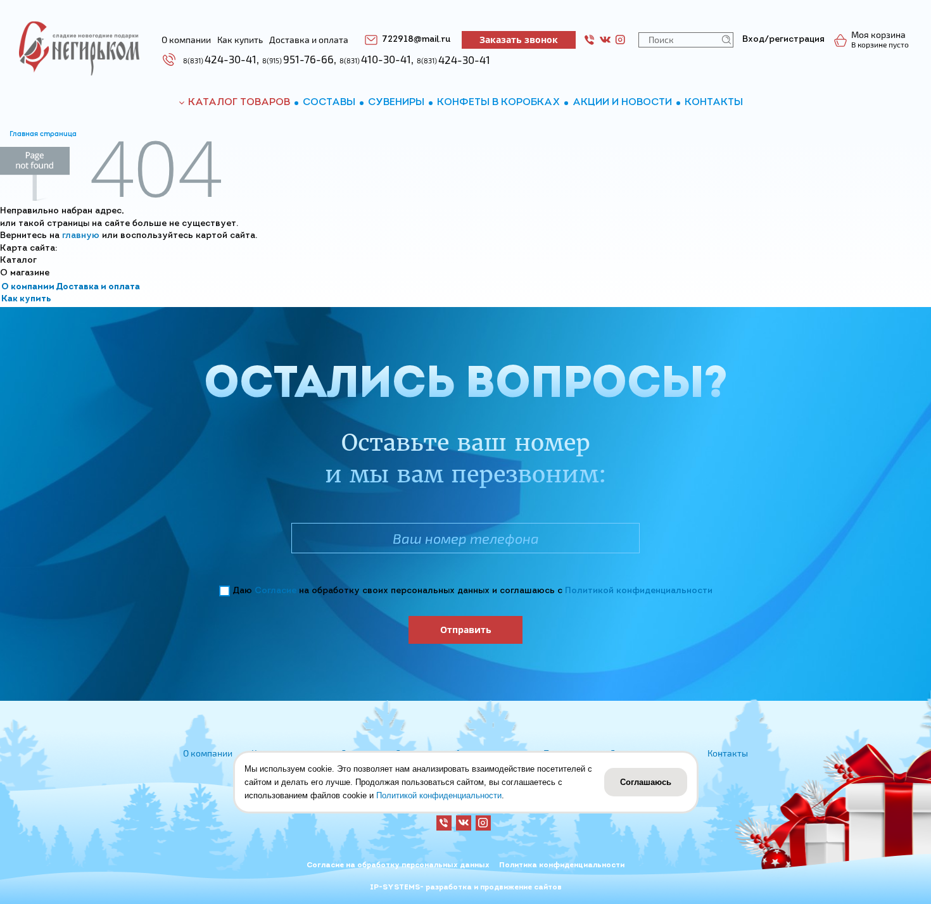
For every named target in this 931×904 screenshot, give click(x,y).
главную (80, 236)
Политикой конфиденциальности (638, 591)
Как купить (26, 299)
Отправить (465, 630)
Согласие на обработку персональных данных (398, 865)
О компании (27, 287)
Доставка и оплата (98, 287)
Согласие (275, 591)
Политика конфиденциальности (561, 865)
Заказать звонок (518, 40)
